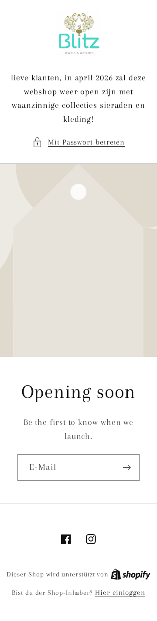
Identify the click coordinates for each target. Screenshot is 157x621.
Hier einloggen (120, 592)
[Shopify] (130, 574)
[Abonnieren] (126, 467)
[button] (78, 142)
